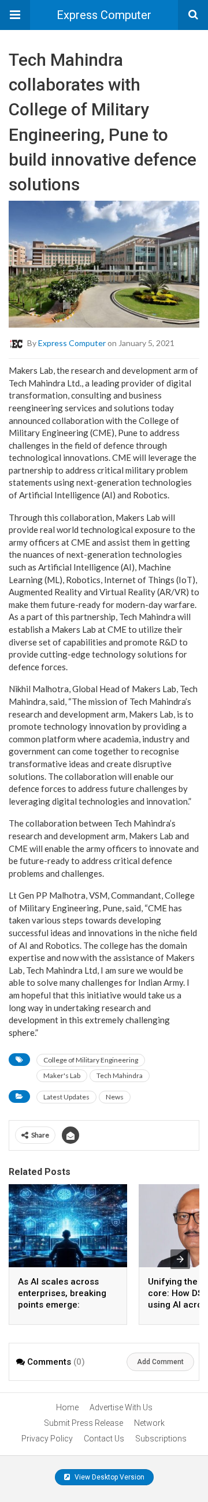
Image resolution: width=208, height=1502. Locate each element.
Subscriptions (161, 1438)
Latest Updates (66, 1096)
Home (67, 1407)
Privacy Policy (47, 1438)
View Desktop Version (108, 1477)
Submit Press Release (83, 1423)
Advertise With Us (121, 1407)
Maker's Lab (61, 1075)
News (115, 1096)
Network (149, 1423)
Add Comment (160, 1362)
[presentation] (180, 1259)
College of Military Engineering (90, 1060)
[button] (15, 15)
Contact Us (104, 1438)
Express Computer (104, 15)
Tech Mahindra (119, 1075)
